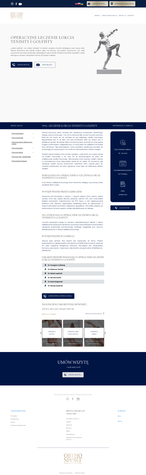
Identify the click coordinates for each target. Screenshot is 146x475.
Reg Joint (69, 425)
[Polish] (79, 4)
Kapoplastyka (70, 434)
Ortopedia (14, 416)
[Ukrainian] (82, 4)
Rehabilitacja (15, 419)
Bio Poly (68, 428)
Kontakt (122, 411)
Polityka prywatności (66, 473)
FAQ (119, 416)
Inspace (68, 422)
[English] (76, 4)
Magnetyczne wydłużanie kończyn (74, 438)
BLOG (120, 421)
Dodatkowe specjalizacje (18, 425)
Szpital (13, 422)
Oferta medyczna (18, 411)
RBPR (68, 431)
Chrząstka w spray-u (72, 418)
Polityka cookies (80, 473)
